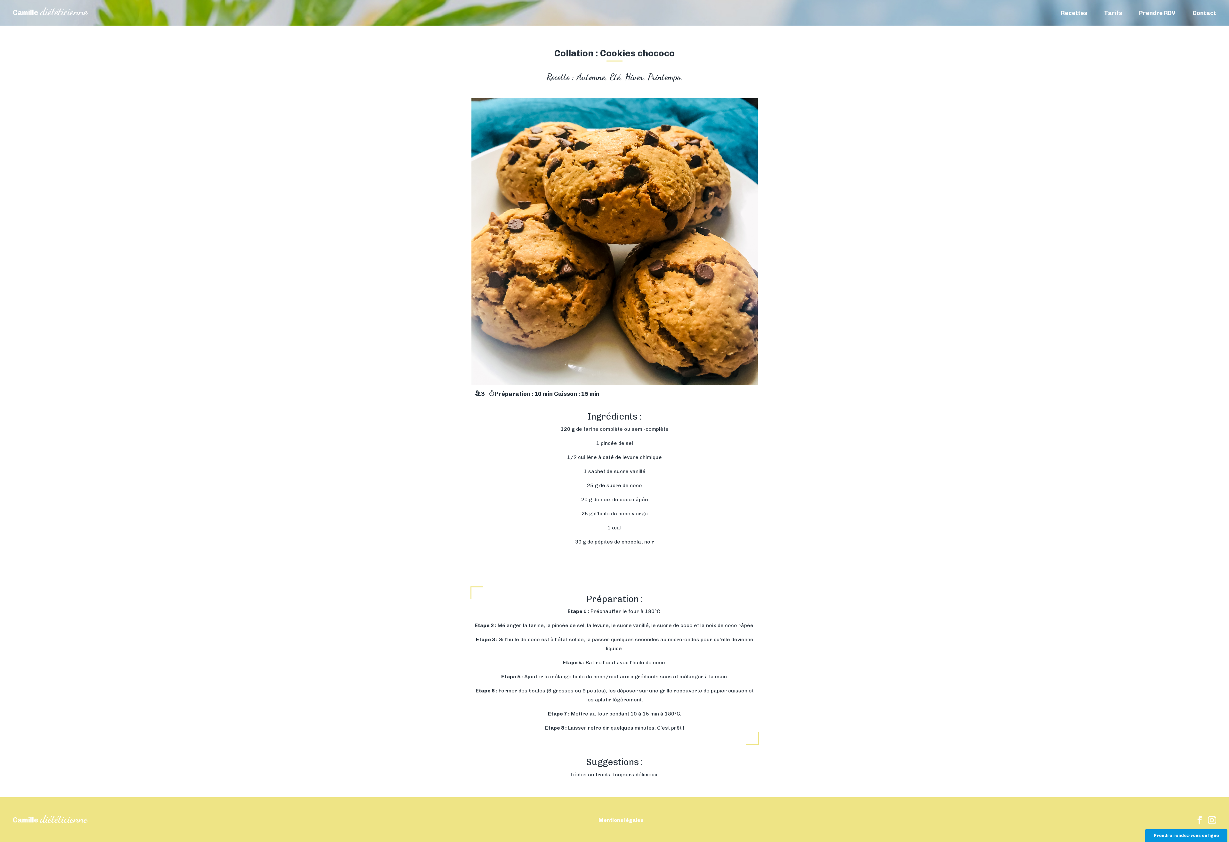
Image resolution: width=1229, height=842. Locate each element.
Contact (1204, 13)
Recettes (1074, 13)
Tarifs (1113, 13)
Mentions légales (620, 820)
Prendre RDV (1157, 13)
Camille (50, 12)
